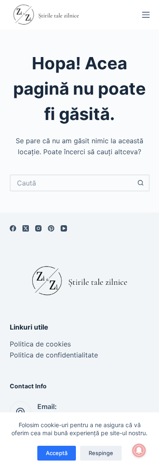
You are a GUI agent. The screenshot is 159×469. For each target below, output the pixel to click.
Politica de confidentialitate (54, 355)
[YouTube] (64, 228)
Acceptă (56, 453)
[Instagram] (38, 228)
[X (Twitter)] (25, 228)
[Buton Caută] (141, 183)
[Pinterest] (51, 228)
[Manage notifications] (139, 450)
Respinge (101, 453)
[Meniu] (146, 15)
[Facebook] (13, 228)
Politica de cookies (40, 344)
